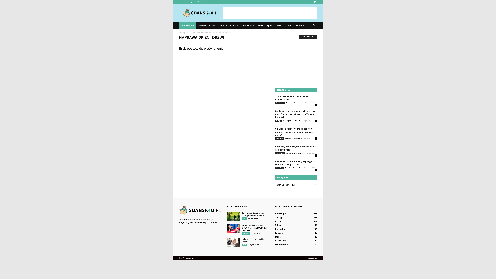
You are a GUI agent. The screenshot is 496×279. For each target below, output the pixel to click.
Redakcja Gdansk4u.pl (294, 103)
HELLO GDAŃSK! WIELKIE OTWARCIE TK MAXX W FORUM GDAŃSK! (255, 228)
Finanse (279, 233)
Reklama (214, 2)
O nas (207, 2)
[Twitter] (315, 2)
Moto (261, 25)
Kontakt (222, 2)
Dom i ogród (187, 25)
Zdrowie (300, 25)
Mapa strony (312, 258)
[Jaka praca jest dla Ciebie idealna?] (233, 242)
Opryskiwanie (281, 244)
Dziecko (201, 25)
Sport (270, 25)
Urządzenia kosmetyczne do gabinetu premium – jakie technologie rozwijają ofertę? (294, 132)
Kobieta (223, 25)
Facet (212, 25)
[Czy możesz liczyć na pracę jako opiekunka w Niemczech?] (233, 216)
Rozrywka (247, 25)
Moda (279, 25)
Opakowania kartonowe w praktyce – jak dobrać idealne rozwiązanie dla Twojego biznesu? (295, 114)
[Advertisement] (270, 13)
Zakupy (278, 121)
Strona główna (184, 33)
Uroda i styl (279, 138)
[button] (314, 25)
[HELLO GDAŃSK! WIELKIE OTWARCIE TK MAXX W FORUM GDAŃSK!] (233, 228)
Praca (233, 25)
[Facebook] (311, 2)
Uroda (289, 25)
